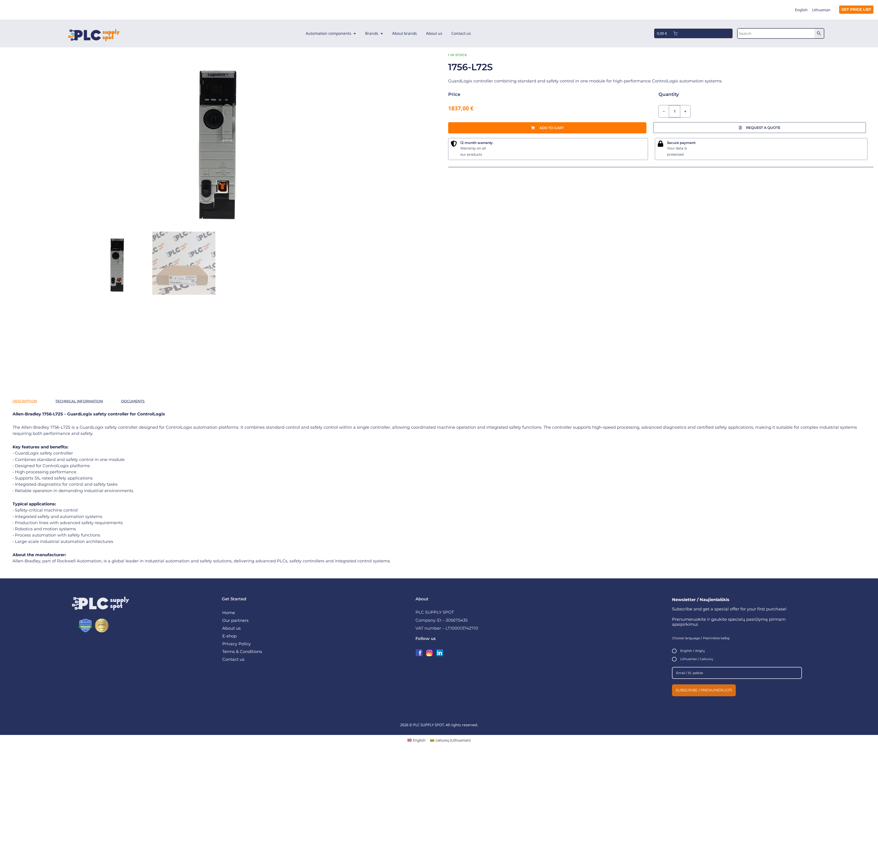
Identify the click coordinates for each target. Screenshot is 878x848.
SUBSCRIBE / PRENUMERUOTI (704, 690)
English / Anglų (692, 651)
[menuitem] (801, 9)
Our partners (235, 620)
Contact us (461, 33)
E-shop (229, 636)
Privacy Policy (236, 643)
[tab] (25, 401)
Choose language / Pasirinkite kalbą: (701, 638)
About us (434, 33)
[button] (547, 127)
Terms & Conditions (242, 651)
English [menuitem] (801, 9)
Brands (371, 33)
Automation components (328, 33)
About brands (404, 33)
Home (228, 612)
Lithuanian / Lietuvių (696, 659)
